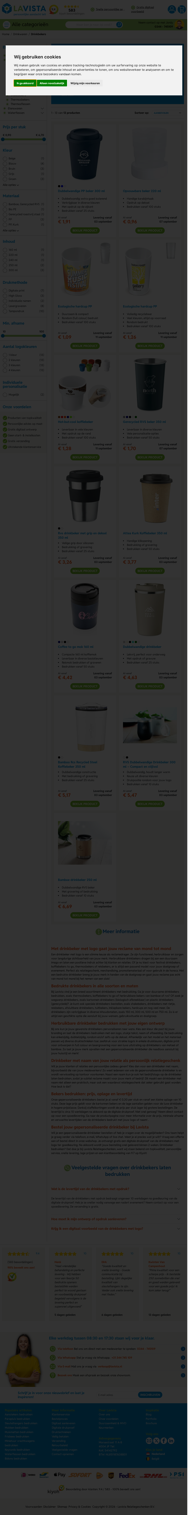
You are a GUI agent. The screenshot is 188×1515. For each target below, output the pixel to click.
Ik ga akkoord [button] (25, 83)
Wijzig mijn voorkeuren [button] (85, 83)
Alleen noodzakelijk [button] (52, 83)
